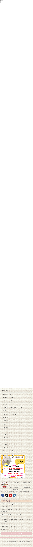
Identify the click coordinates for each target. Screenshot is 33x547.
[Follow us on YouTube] (10, 495)
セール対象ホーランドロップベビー (13, 407)
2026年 (6, 447)
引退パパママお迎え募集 (8, 451)
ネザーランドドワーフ (8, 397)
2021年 (6, 431)
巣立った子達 (6, 417)
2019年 (6, 424)
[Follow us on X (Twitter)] (6, 495)
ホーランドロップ (7, 404)
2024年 (6, 441)
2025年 (6, 444)
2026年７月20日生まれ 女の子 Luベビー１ (13, 514)
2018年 (6, 420)
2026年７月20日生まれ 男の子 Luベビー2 (13, 509)
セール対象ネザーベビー (10, 400)
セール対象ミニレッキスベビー (12, 414)
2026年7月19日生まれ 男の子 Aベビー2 (12, 526)
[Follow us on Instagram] (14, 495)
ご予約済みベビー (7, 394)
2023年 (6, 437)
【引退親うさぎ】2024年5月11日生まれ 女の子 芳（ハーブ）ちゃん (16, 520)
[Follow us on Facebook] (2, 495)
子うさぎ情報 (5, 390)
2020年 (6, 427)
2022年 (6, 434)
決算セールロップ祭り (8, 504)
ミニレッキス (6, 410)
